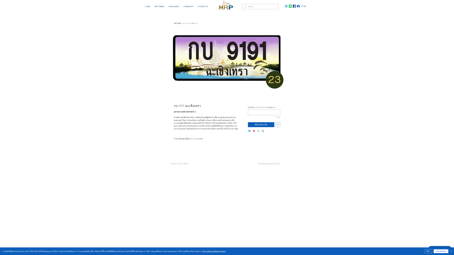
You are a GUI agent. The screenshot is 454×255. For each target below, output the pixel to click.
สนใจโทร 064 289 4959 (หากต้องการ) (262, 107)
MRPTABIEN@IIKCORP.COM (269, 164)
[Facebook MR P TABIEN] (294, 6)
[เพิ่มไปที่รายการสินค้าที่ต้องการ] (277, 124)
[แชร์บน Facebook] (249, 131)
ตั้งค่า (428, 251)
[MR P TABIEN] (290, 6)
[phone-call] (286, 6)
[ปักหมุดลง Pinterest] (254, 131)
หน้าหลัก (177, 23)
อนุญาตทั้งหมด (441, 251)
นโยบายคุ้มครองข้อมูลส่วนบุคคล (214, 251)
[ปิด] (451, 251)
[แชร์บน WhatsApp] (258, 131)
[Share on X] (263, 131)
